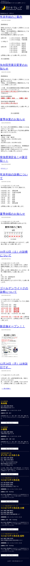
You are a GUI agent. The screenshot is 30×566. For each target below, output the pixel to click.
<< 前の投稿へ (6, 388)
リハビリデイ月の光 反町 (12, 535)
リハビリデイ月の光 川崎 (12, 507)
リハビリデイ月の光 (10, 479)
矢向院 (4, 402)
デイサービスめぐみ (10, 454)
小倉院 (4, 428)
